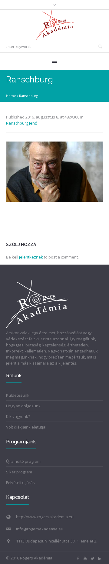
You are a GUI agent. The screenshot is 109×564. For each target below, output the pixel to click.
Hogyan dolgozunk (23, 406)
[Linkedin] (99, 558)
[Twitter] (92, 558)
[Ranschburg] (54, 172)
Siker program (19, 472)
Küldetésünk (17, 395)
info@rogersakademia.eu (39, 529)
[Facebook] (77, 558)
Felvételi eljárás (20, 482)
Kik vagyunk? (18, 416)
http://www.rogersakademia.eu (45, 516)
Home (11, 95)
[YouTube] (85, 558)
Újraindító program (23, 461)
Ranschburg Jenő (21, 123)
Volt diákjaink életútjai (26, 427)
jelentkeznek (31, 257)
